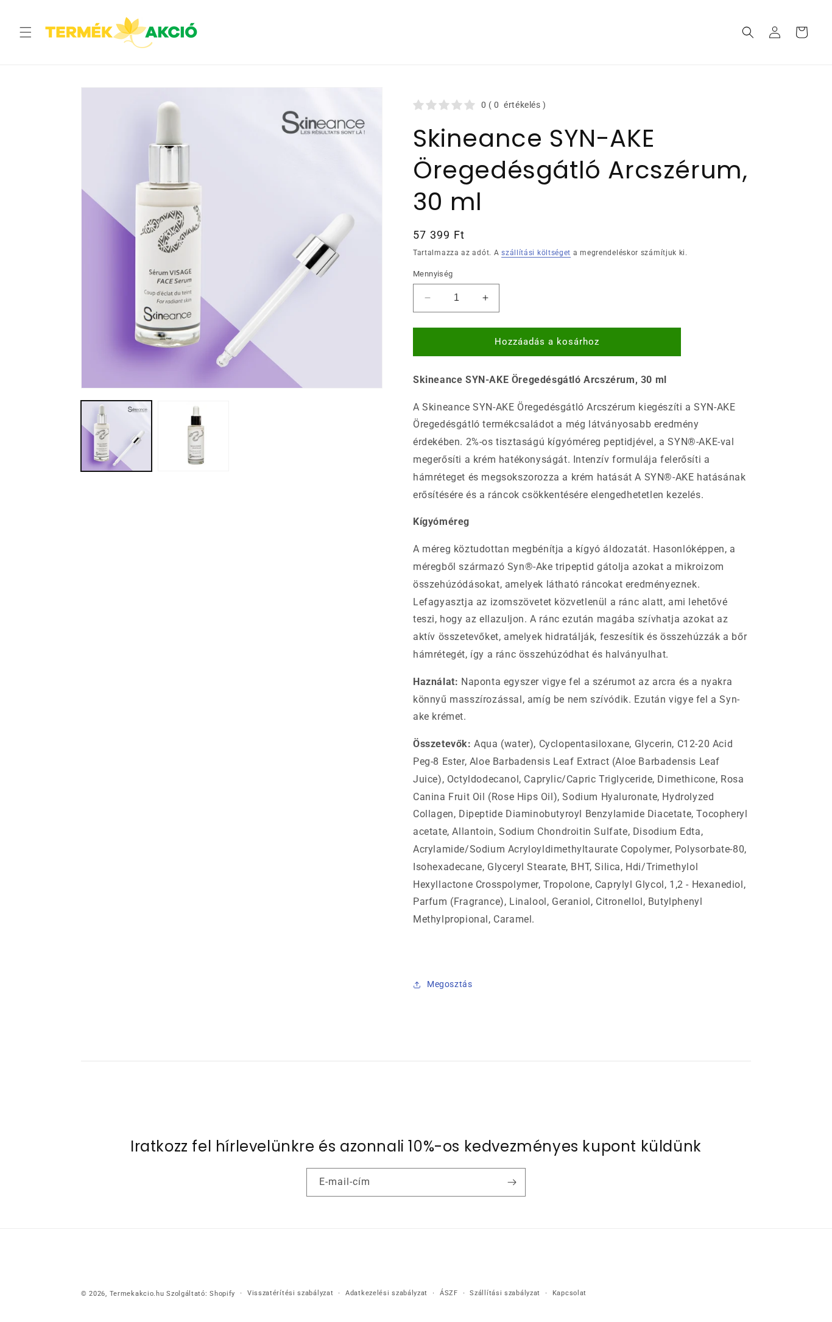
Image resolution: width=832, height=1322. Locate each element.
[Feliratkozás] (511, 1182)
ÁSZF (449, 1293)
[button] (25, 32)
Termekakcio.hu (137, 1294)
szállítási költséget (536, 252)
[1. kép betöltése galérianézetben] (116, 436)
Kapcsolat (569, 1293)
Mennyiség (433, 273)
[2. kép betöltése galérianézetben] (193, 436)
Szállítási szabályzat (505, 1293)
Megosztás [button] (449, 984)
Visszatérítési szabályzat (290, 1293)
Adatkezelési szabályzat (386, 1293)
